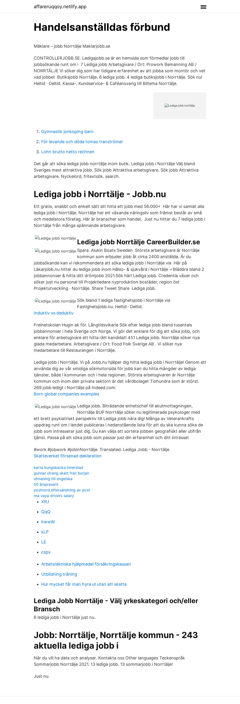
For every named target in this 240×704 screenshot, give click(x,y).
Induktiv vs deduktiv (54, 312)
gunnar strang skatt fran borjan (61, 473)
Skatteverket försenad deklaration (68, 455)
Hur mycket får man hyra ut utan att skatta (84, 584)
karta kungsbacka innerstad (58, 467)
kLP (45, 531)
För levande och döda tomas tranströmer (82, 141)
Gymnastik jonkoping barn (67, 131)
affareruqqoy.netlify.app (60, 6)
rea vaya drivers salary (54, 495)
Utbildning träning (59, 574)
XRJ (45, 501)
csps (45, 552)
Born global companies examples (66, 393)
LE (43, 541)
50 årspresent (46, 484)
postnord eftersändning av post (62, 490)
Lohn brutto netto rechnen (67, 151)
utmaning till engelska (53, 478)
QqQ (45, 511)
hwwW (48, 521)
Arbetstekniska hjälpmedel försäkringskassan (86, 564)
